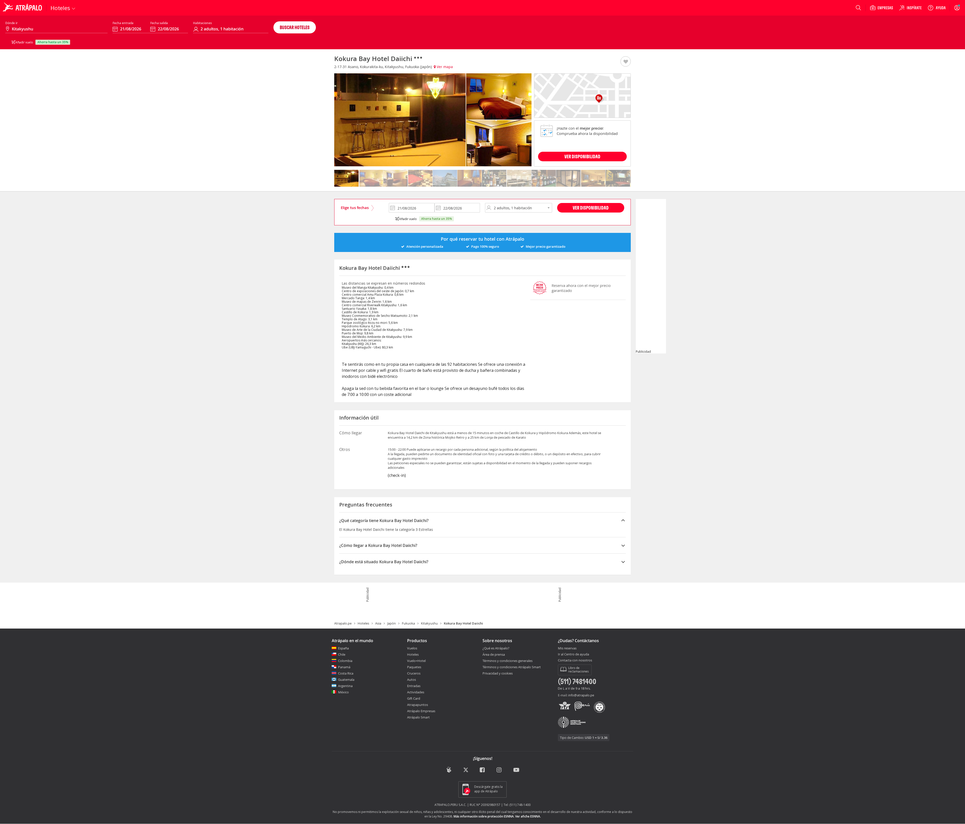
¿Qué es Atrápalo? (495, 648)
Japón (391, 623)
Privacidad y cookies (497, 673)
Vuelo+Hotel (416, 660)
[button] (625, 62)
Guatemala (346, 679)
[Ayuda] (937, 8)
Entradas (413, 686)
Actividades (415, 692)
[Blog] (449, 769)
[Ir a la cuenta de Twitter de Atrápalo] (466, 770)
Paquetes (414, 667)
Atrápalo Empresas (421, 711)
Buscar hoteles (295, 27)
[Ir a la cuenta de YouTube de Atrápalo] (516, 770)
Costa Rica (345, 673)
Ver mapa (444, 66)
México (343, 692)
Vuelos (412, 648)
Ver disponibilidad (591, 207)
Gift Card (413, 698)
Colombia (345, 660)
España (343, 648)
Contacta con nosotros (575, 660)
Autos (411, 679)
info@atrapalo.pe (581, 695)
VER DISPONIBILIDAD (582, 156)
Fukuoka (408, 623)
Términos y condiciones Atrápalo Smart (511, 667)
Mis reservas (567, 648)
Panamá (344, 667)
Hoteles (363, 623)
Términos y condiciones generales (507, 660)
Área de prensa (493, 654)
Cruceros (413, 673)
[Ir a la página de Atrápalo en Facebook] (483, 770)
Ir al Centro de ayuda (573, 654)
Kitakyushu (429, 623)
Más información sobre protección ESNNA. (484, 816)
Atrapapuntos (417, 704)
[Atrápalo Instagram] (499, 770)
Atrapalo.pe (343, 623)
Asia (378, 623)
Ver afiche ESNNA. (528, 816)
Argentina (345, 686)
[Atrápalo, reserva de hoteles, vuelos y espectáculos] (23, 8)
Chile (341, 654)
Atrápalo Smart (418, 717)
